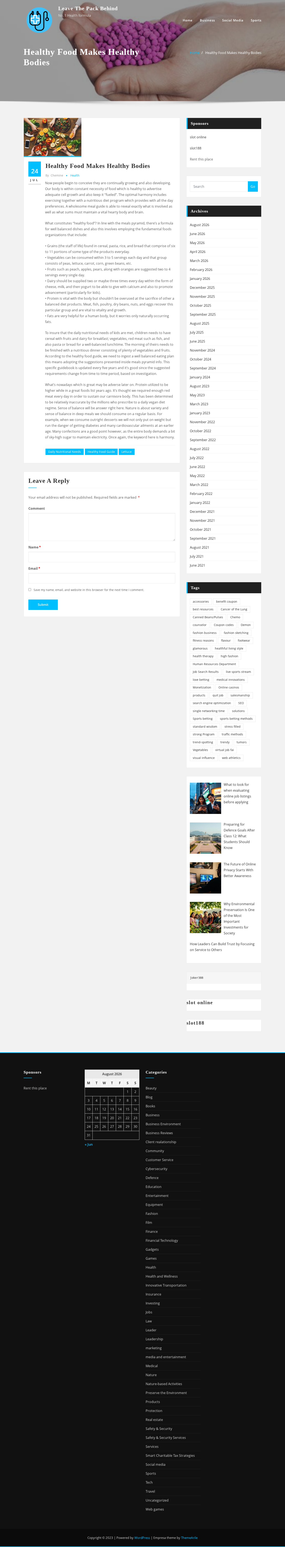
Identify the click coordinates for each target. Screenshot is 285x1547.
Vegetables (200, 750)
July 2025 (197, 332)
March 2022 (199, 484)
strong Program (203, 734)
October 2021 (200, 529)
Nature (151, 1375)
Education (153, 1186)
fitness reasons (203, 640)
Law (149, 1321)
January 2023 (200, 413)
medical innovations (231, 680)
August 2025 (199, 323)
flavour (226, 640)
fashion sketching (236, 633)
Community (155, 1151)
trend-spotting (203, 742)
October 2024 (200, 359)
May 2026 (197, 242)
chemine (54, 175)
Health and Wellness (162, 1276)
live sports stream (238, 672)
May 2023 (197, 395)
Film (149, 1222)
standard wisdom (205, 726)
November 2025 (202, 296)
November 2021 (202, 520)
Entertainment (157, 1195)
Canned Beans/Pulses (208, 617)
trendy (225, 742)
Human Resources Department (214, 664)
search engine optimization (212, 703)
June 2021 (197, 565)
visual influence (204, 758)
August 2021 (199, 547)
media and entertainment (166, 1357)
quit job (218, 695)
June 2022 (197, 466)
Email (34, 568)
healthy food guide (101, 452)
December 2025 (202, 287)
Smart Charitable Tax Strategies (170, 1455)
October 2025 (200, 305)
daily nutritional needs (64, 452)
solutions (238, 711)
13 (112, 1109)
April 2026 (198, 251)
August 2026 (199, 225)
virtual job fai (224, 750)
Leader (151, 1330)
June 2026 (197, 234)
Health (74, 175)
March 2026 (199, 260)
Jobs (149, 1312)
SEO (241, 703)
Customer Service (159, 1160)
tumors (242, 742)
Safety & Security (159, 1428)
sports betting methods (236, 719)
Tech (149, 1482)
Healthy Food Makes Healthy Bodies (233, 52)
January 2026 (200, 278)
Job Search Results (206, 672)
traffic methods (232, 734)
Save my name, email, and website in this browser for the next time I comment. (89, 590)
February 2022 (201, 493)
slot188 (195, 148)
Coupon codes (224, 625)
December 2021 (202, 511)
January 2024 (200, 377)
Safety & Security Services (166, 1437)
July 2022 (197, 458)
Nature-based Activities (164, 1384)
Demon (246, 625)
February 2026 (201, 269)
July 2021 (197, 556)
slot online (198, 137)
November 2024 (202, 350)
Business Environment (163, 1124)
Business (207, 20)
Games (151, 1258)
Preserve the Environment (166, 1393)
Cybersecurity (156, 1169)
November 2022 (202, 422)
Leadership (154, 1339)
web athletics (231, 758)
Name (34, 547)
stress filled (232, 726)
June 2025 (197, 341)
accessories (201, 601)
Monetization (202, 687)
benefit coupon (226, 601)
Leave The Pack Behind (88, 8)
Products (153, 1401)
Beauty (151, 1088)
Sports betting (203, 719)
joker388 (196, 977)
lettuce (126, 452)
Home (188, 20)
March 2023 (199, 404)
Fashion (152, 1213)
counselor (200, 625)
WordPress (142, 1538)
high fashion (229, 656)
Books (150, 1106)
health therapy (203, 656)
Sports (256, 20)
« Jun (89, 1144)
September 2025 (203, 314)
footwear (244, 640)
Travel (150, 1491)
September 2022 (203, 440)
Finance (152, 1231)
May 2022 (197, 475)
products (199, 695)
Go (253, 186)
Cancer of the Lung (234, 609)
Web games (155, 1509)
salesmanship (240, 695)
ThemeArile (189, 1538)
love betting (201, 680)
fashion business (205, 633)
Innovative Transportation (166, 1285)
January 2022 (200, 502)
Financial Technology (162, 1240)
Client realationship (161, 1142)
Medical (152, 1366)
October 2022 (200, 431)
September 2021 (203, 538)
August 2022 (199, 449)
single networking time (209, 711)
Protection (154, 1410)
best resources (203, 609)
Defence (152, 1177)
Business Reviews (159, 1133)
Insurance (153, 1294)
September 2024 (203, 368)
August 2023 (199, 386)
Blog (149, 1097)
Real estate (154, 1419)
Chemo (235, 617)
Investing (153, 1303)
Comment (36, 508)
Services (152, 1446)
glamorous (200, 648)
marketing (154, 1348)
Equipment (154, 1204)
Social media (232, 20)
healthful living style (229, 648)
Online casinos (228, 687)
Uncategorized (157, 1500)
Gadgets (152, 1249)
